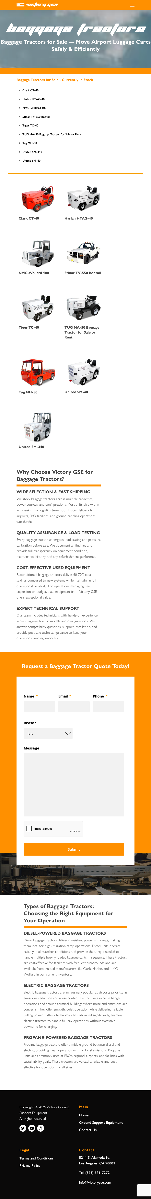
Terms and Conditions (36, 1158)
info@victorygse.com (95, 1182)
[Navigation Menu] (132, 5)
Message (31, 748)
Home (83, 1114)
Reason (30, 723)
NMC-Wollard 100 (34, 108)
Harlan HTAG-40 (33, 99)
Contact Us (88, 1129)
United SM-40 (31, 160)
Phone (100, 696)
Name (31, 696)
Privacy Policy (29, 1165)
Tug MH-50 (29, 143)
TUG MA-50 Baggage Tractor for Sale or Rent (51, 134)
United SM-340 (32, 152)
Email (64, 696)
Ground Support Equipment (101, 1122)
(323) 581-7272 (97, 1172)
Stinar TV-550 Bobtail (36, 116)
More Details (38, 189)
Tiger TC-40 (30, 125)
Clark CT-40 (30, 90)
